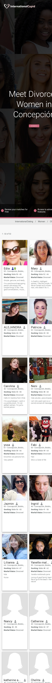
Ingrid (35, 503)
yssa (7, 445)
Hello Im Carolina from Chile (14, 398)
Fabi (34, 445)
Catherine (37, 621)
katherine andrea (13, 680)
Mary (34, 268)
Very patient (8, 460)
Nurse (6, 577)
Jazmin (9, 503)
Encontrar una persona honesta (15, 457)
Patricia (36, 327)
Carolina (9, 386)
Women (41, 221)
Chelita (35, 680)
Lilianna (9, 562)
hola (5, 574)
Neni (34, 386)
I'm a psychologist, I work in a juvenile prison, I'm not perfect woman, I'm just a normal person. (14, 404)
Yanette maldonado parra (40, 562)
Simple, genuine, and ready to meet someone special (15, 280)
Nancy (8, 621)
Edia (7, 268)
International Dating (24, 221)
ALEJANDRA (12, 327)
